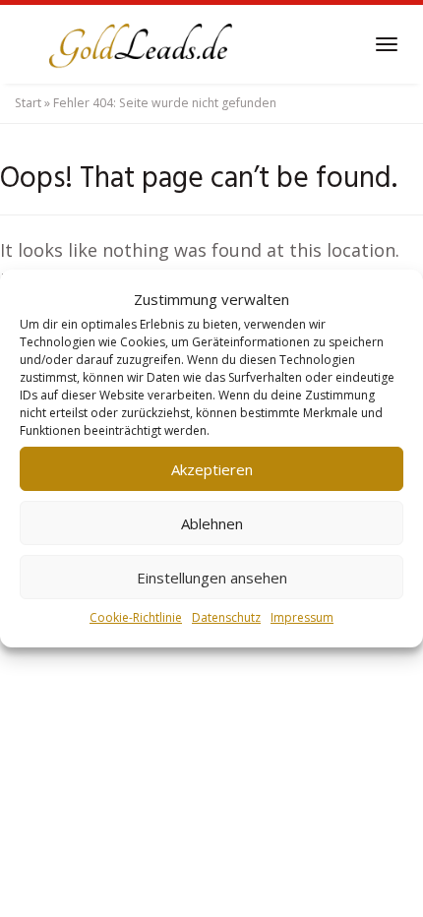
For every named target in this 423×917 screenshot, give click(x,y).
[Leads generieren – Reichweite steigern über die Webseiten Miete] (137, 44)
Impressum (302, 617)
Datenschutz (226, 617)
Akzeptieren (212, 469)
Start (28, 102)
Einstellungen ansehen (212, 577)
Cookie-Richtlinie (136, 617)
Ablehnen (212, 523)
